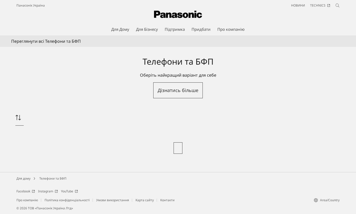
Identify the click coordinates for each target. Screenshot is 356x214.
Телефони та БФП (52, 178)
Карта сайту (145, 200)
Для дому (23, 178)
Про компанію (27, 200)
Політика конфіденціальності (67, 200)
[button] (178, 90)
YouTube (67, 191)
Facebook (23, 191)
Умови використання (112, 200)
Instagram (45, 191)
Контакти (167, 200)
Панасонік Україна (30, 5)
